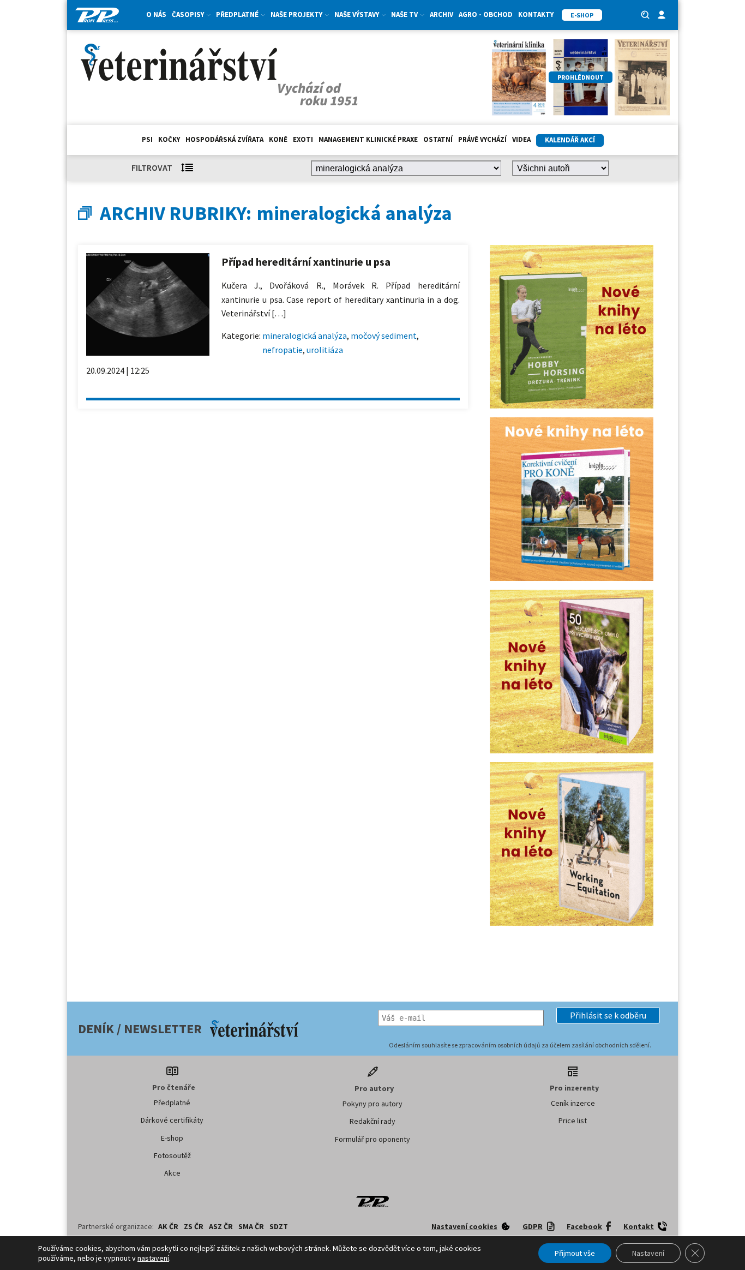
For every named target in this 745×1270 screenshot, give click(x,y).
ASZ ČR (221, 1226)
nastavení (153, 1258)
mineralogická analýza (304, 335)
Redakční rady (372, 1121)
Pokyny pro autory (372, 1104)
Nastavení (648, 1253)
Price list (572, 1120)
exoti (303, 139)
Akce (172, 1173)
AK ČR (168, 1226)
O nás (156, 14)
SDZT (278, 1226)
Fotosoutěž (172, 1155)
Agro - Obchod (486, 14)
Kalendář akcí (570, 140)
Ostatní (438, 139)
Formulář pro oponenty (372, 1139)
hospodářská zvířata (224, 139)
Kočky (169, 139)
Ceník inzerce (573, 1103)
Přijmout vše (575, 1253)
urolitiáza (325, 349)
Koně (278, 139)
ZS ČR (193, 1226)
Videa (521, 139)
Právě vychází (482, 139)
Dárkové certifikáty (172, 1120)
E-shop (172, 1138)
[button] (608, 1015)
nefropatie (282, 349)
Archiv (441, 14)
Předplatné (172, 1102)
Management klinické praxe (368, 139)
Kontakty (536, 14)
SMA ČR (251, 1226)
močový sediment (384, 335)
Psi (147, 139)
